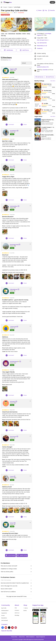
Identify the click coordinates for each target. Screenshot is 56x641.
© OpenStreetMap (49, 28)
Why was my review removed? (9, 566)
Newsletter (4, 618)
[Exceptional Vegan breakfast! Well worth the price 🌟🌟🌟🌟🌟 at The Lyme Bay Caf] (22, 510)
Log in (52, 2)
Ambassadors (4, 610)
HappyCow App (37, 605)
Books (25, 610)
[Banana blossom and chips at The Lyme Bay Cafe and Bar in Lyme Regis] (4, 543)
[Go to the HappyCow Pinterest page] (12, 627)
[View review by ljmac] (6, 168)
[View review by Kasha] (6, 478)
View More (52, 80)
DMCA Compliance (30, 636)
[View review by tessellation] (6, 132)
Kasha (9, 60)
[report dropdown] (30, 68)
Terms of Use (22, 636)
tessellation (13, 131)
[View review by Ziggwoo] (6, 71)
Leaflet (38, 28)
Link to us (17, 613)
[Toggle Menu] (1, 2)
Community (5, 605)
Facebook (39, 48)
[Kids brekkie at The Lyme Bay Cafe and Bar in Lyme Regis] (16, 423)
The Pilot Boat (47, 90)
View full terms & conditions (8, 591)
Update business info (43, 67)
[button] (45, 22)
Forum (3, 615)
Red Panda (47, 97)
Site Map (17, 615)
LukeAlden (45, 69)
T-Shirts (26, 608)
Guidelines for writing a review (9, 569)
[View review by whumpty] (6, 403)
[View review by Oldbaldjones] (6, 291)
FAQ (16, 608)
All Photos (26, 30)
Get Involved (4, 620)
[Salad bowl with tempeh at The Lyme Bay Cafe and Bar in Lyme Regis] (28, 276)
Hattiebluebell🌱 (14, 361)
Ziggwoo (12, 69)
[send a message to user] (16, 69)
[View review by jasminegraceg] (6, 246)
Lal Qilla (46, 103)
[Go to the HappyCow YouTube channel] (6, 627)
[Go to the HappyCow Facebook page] (2, 627)
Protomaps (42, 28)
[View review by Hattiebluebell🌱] (6, 363)
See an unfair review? (6, 589)
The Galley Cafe (48, 110)
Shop (25, 605)
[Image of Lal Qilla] (37, 105)
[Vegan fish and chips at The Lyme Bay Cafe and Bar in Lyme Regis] (22, 276)
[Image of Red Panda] (37, 99)
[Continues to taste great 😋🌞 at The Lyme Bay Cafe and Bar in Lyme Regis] (4, 510)
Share (39, 10)
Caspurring (13, 326)
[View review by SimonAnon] (6, 438)
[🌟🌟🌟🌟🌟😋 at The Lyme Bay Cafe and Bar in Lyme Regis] (10, 510)
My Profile (3, 608)
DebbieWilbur (13, 206)
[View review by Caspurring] (6, 328)
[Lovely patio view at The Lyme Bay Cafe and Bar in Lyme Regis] (16, 276)
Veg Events (4, 613)
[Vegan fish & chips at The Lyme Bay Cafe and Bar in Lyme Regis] (4, 388)
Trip (46, 10)
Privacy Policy (14, 636)
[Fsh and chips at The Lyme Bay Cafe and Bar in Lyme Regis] (4, 423)
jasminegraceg (14, 244)
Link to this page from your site (9, 586)
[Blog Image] (37, 121)
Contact (17, 610)
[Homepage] (7, 2)
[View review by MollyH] (6, 524)
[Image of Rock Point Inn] (37, 86)
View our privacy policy (7, 571)
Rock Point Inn (47, 84)
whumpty (12, 401)
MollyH (12, 523)
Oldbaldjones (13, 289)
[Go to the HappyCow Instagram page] (15, 627)
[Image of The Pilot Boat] (37, 92)
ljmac (11, 166)
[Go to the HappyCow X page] (9, 627)
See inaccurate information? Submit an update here (15, 583)
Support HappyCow (40, 636)
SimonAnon (13, 436)
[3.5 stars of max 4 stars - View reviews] (45, 105)
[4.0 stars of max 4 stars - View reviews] (4, 12)
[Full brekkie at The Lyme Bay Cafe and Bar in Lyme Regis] (10, 423)
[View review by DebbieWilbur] (6, 208)
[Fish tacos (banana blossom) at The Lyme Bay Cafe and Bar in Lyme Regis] (4, 276)
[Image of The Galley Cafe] (37, 111)
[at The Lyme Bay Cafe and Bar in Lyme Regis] (4, 193)
